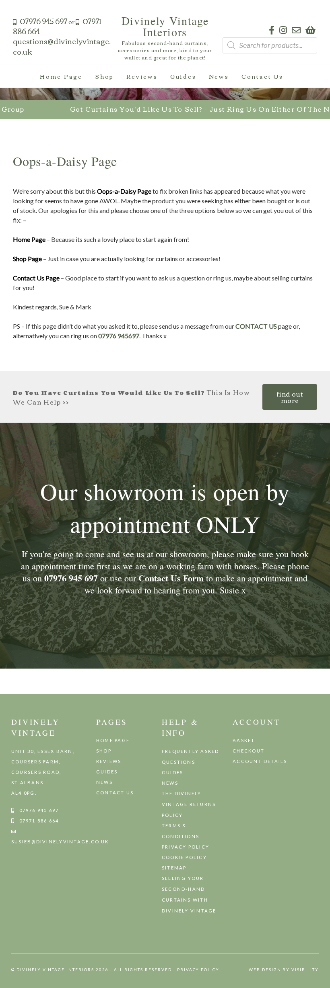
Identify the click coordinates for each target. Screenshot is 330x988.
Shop (104, 76)
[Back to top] (320, 978)
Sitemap (174, 867)
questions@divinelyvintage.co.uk (62, 46)
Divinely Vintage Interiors (165, 26)
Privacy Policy (185, 846)
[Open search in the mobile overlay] (270, 45)
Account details (260, 761)
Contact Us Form (171, 578)
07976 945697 (118, 336)
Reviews (142, 76)
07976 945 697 (43, 21)
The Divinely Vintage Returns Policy (189, 804)
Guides (183, 76)
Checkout (248, 750)
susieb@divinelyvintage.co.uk (60, 841)
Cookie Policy (184, 857)
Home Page (61, 76)
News (219, 76)
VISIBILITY (305, 969)
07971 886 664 (39, 820)
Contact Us (262, 76)
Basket (244, 740)
